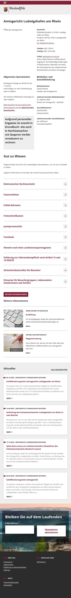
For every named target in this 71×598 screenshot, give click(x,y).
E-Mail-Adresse (12, 523)
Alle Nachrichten (59, 370)
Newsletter (8, 585)
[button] (5, 3)
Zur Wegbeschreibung (45, 43)
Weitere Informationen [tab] (16, 294)
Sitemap (7, 570)
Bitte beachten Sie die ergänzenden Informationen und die (19, 107)
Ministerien (41, 562)
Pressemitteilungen (11, 582)
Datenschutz (8, 565)
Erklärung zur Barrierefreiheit (15, 567)
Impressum (8, 562)
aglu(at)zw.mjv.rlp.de (51, 56)
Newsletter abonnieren (51, 531)
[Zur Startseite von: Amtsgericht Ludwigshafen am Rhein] (14, 9)
